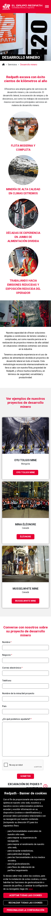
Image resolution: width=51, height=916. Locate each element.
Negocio (6, 655)
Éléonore (25, 536)
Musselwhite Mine (25, 601)
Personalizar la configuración (25, 910)
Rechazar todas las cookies (25, 902)
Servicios (12, 64)
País (4, 706)
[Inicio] (3, 64)
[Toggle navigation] (47, 6)
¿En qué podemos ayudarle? (16, 719)
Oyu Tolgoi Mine (25, 472)
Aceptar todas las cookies (25, 895)
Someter (25, 776)
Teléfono (6, 680)
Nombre (6, 642)
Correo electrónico (11, 667)
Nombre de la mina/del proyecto (18, 693)
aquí (31, 889)
